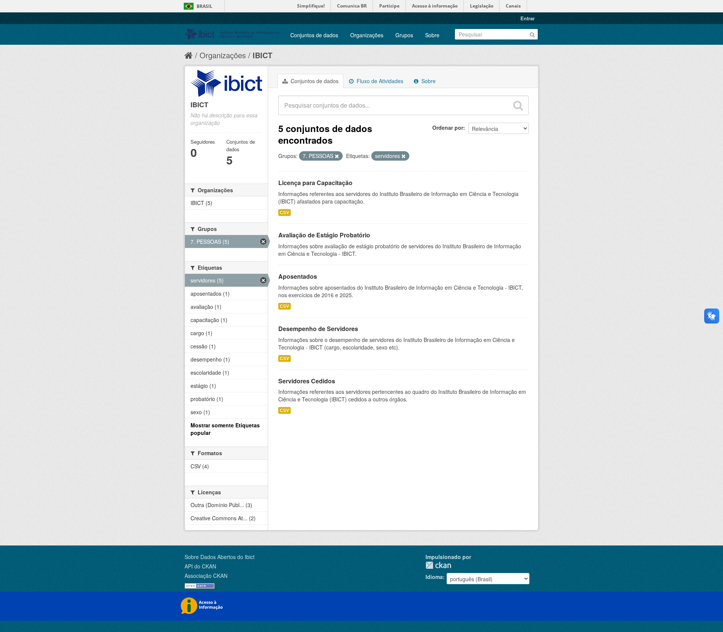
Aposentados (297, 276)
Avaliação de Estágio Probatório (324, 235)
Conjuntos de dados (314, 35)
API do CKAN (200, 566)
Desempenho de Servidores (318, 328)
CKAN (438, 565)
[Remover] (337, 156)
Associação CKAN (206, 575)
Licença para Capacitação (315, 182)
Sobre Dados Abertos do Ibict (220, 557)
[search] (518, 105)
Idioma (434, 576)
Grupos (404, 35)
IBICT (262, 55)
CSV (284, 212)
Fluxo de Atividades (379, 81)
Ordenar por (447, 127)
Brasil (204, 6)
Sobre (432, 35)
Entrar (527, 18)
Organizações (366, 35)
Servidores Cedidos (306, 381)
